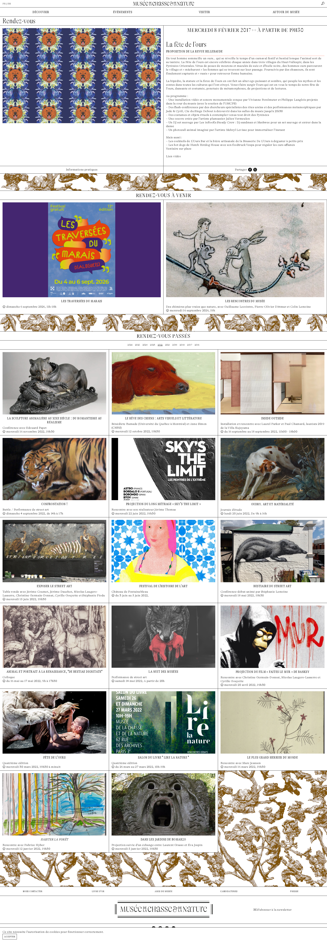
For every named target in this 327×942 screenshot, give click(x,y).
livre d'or (98, 891)
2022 (160, 345)
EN (9, 3)
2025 (137, 345)
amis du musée (163, 891)
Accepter (9, 936)
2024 (145, 345)
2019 (174, 345)
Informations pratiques (82, 169)
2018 (182, 345)
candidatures (229, 891)
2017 (189, 345)
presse (294, 891)
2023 (152, 345)
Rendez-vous (19, 21)
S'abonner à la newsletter (274, 909)
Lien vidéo (173, 156)
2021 (167, 345)
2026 (130, 345)
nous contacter (33, 891)
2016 (197, 345)
